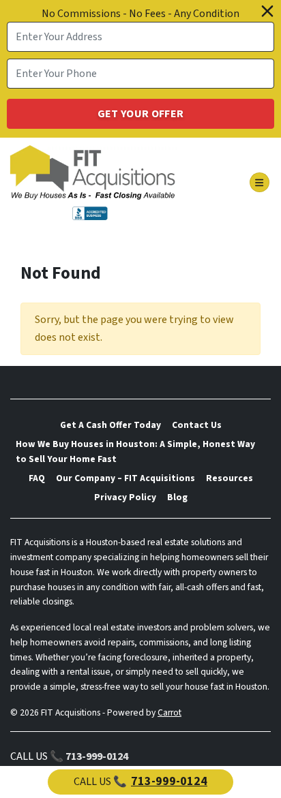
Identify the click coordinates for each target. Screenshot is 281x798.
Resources (229, 478)
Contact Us (197, 424)
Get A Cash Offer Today (110, 424)
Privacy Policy (125, 497)
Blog (177, 497)
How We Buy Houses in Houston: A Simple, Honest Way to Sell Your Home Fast (135, 451)
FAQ (37, 478)
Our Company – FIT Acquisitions (125, 478)
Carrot (169, 712)
